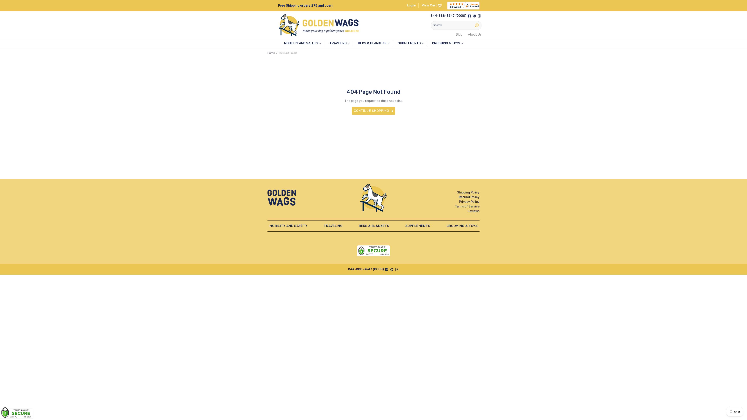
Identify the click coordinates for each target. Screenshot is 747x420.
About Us (474, 34)
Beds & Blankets (372, 43)
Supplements (410, 43)
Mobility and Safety (301, 43)
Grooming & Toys (446, 43)
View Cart (430, 5)
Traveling (338, 43)
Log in (411, 5)
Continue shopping (371, 111)
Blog (459, 34)
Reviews (473, 211)
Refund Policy (469, 197)
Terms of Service (467, 206)
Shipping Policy (468, 192)
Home (271, 53)
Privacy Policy (469, 202)
